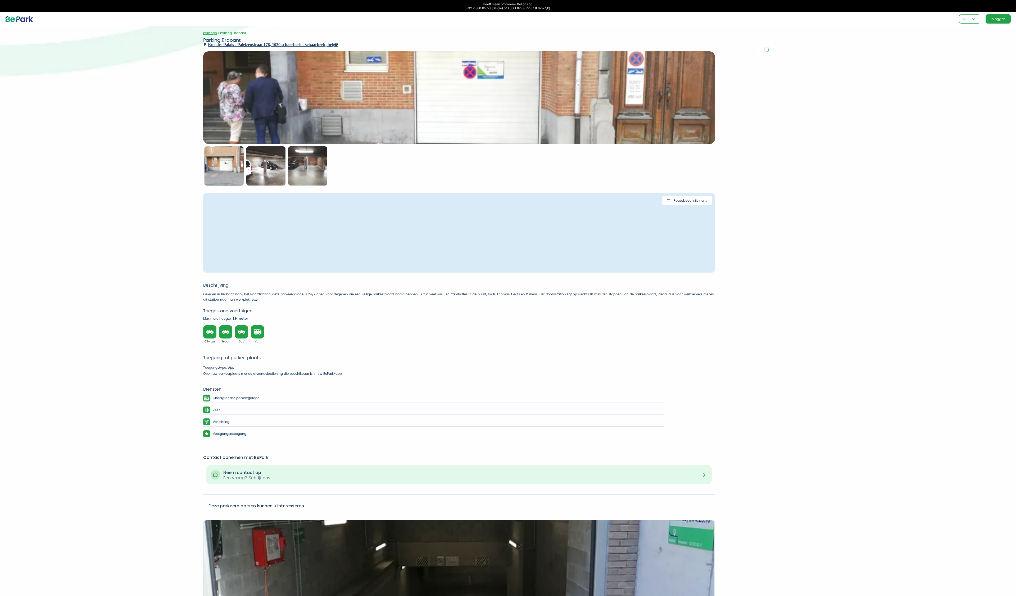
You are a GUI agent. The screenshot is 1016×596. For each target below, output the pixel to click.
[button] (973, 19)
